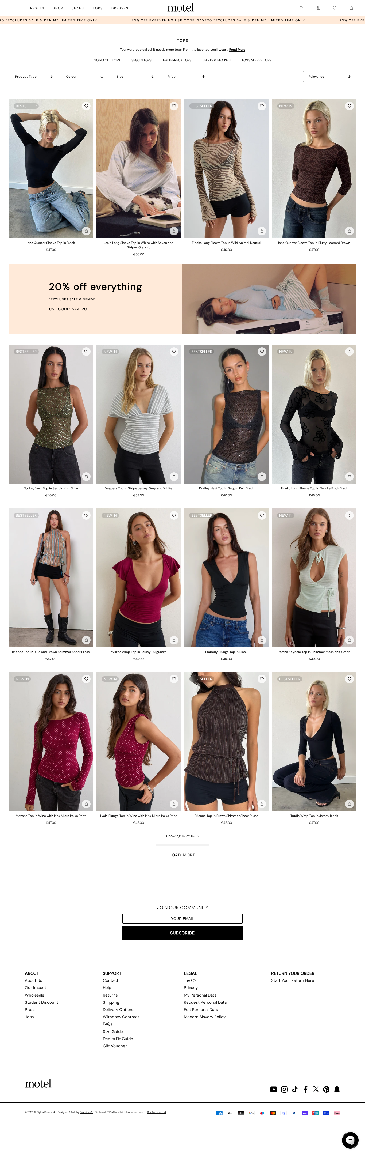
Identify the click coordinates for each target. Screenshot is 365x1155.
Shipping (111, 1002)
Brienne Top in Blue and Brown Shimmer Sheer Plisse (51, 652)
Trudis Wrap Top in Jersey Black (314, 816)
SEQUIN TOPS (141, 60)
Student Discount (41, 1002)
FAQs (107, 1024)
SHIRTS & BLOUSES (217, 60)
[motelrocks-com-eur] (180, 8)
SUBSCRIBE (182, 933)
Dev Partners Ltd (156, 1112)
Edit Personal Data (201, 1009)
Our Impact (35, 987)
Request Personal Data (205, 1002)
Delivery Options (118, 1009)
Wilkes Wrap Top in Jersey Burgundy (138, 652)
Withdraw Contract (121, 1017)
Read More (237, 49)
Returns (110, 995)
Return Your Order (292, 973)
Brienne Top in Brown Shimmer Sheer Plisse (226, 816)
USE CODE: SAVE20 (68, 309)
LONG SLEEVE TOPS (256, 60)
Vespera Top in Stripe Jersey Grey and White (138, 488)
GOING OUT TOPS (107, 60)
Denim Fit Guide (118, 1038)
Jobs (29, 1017)
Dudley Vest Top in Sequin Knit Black (226, 488)
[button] (86, 106)
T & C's (190, 980)
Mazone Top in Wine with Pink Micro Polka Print (51, 816)
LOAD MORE (183, 855)
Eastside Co (86, 1112)
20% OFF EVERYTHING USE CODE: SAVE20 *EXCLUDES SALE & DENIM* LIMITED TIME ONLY (106, 20)
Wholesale (34, 995)
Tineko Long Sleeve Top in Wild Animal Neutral (226, 243)
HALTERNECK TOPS (177, 60)
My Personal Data (200, 995)
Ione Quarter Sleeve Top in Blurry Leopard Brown (314, 243)
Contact (110, 980)
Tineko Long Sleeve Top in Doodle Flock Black (314, 488)
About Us (33, 980)
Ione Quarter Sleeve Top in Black (51, 243)
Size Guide (113, 1031)
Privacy (191, 987)
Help (107, 987)
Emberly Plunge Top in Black (226, 652)
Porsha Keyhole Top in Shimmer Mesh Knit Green (314, 652)
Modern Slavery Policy (205, 1017)
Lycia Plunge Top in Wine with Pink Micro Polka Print (138, 816)
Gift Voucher (115, 1046)
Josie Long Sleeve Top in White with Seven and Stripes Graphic (139, 245)
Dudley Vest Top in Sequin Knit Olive (51, 488)
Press (30, 1009)
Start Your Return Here (292, 980)
